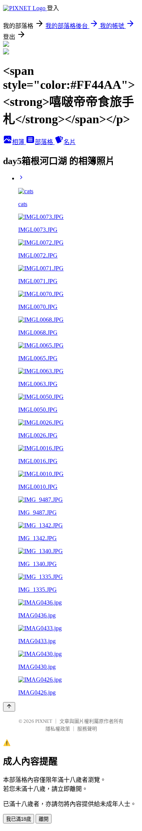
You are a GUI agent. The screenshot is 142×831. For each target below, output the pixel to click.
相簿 (19, 142)
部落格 (45, 142)
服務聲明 (87, 729)
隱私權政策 (57, 729)
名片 (70, 142)
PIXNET (43, 721)
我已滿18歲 (18, 819)
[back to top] (9, 707)
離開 (43, 819)
